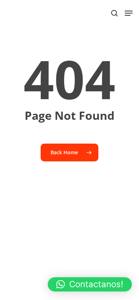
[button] (90, 284)
